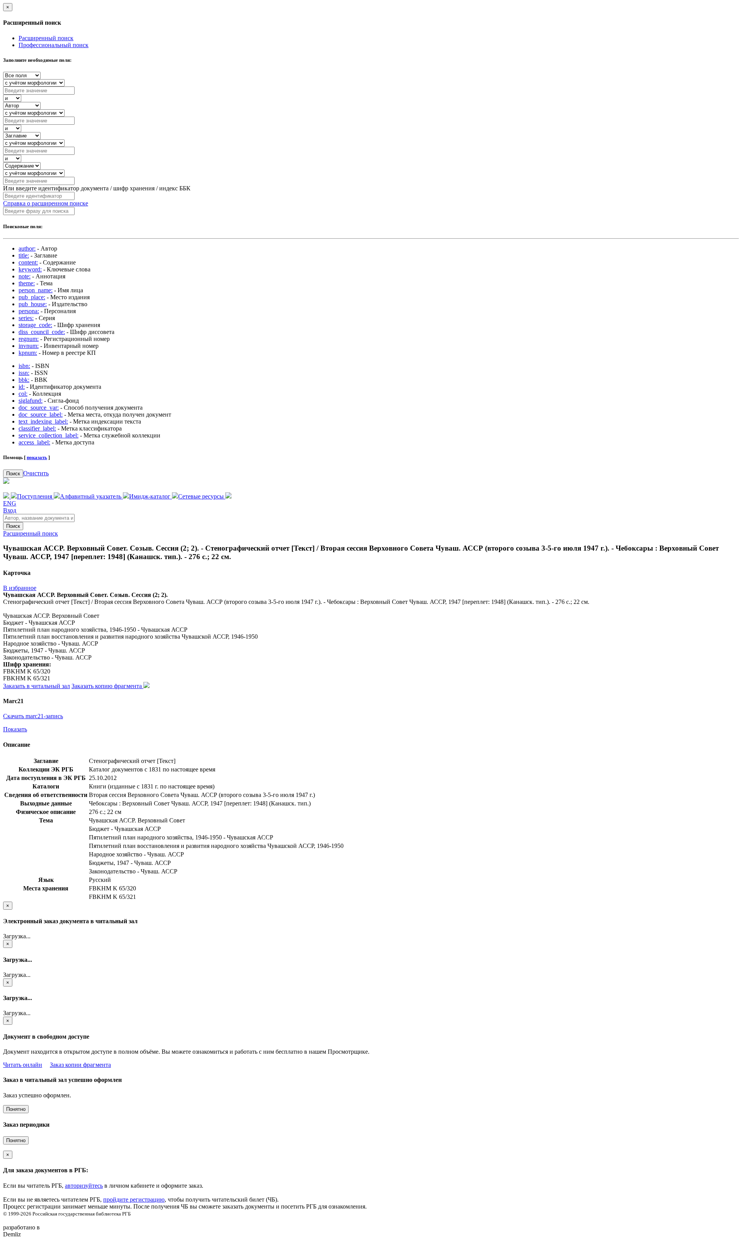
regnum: (29, 339)
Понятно (16, 1109)
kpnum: (28, 352)
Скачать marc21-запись (33, 716)
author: (27, 248)
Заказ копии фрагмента (80, 1064)
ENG (9, 503)
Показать (15, 729)
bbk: (24, 379)
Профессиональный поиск (53, 45)
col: (23, 393)
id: (22, 386)
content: (28, 262)
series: (26, 318)
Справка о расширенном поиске (45, 203)
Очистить (36, 473)
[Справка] (228, 496)
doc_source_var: (39, 407)
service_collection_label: (48, 435)
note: (25, 276)
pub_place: (32, 297)
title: (24, 255)
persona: (29, 311)
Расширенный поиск (46, 38)
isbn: (24, 366)
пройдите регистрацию (134, 1199)
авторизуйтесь (84, 1185)
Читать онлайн (22, 1064)
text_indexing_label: (43, 421)
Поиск (13, 473)
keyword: (30, 269)
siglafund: (31, 400)
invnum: (29, 345)
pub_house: (33, 304)
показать (37, 457)
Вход (9, 510)
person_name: (36, 290)
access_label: (34, 442)
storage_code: (35, 325)
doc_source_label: (41, 414)
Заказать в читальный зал (36, 686)
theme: (27, 283)
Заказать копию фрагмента (107, 686)
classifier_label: (37, 428)
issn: (24, 373)
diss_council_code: (42, 332)
